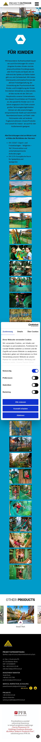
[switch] (35, 378)
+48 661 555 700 (9, 677)
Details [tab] (20, 331)
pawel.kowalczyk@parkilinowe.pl (14, 686)
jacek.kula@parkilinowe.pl (12, 680)
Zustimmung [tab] (8, 331)
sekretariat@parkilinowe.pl (12, 669)
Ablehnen (20, 415)
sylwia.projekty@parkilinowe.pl (14, 700)
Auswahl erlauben (20, 409)
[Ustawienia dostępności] (38, 736)
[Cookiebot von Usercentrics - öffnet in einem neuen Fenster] (28, 325)
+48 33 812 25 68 (12, 666)
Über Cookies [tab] (32, 331)
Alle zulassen (20, 402)
